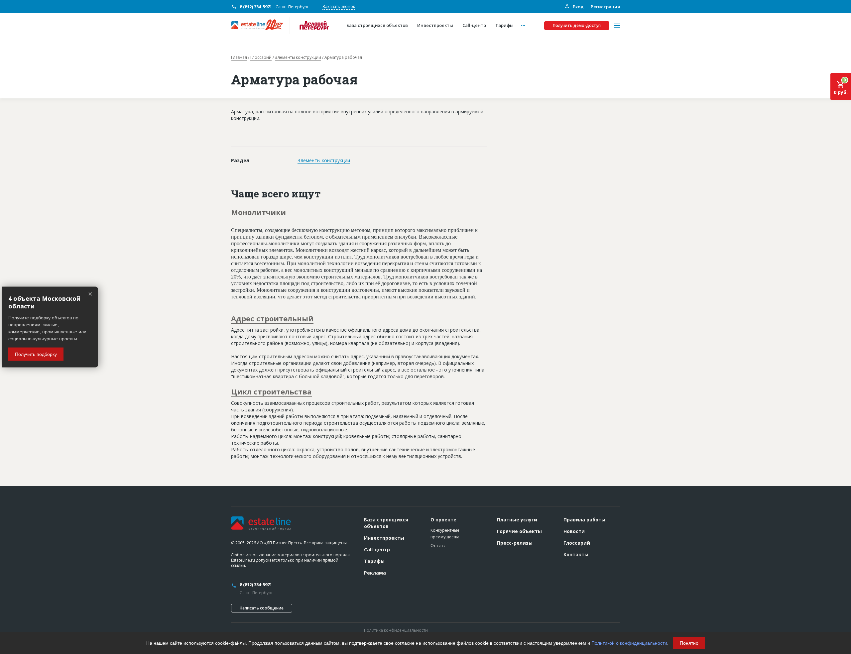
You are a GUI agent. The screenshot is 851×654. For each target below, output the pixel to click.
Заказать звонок (338, 6)
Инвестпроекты (384, 538)
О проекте (443, 519)
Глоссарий (261, 57)
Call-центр (377, 549)
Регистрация (605, 7)
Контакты (575, 554)
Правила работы (584, 519)
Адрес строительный (272, 318)
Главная (239, 57)
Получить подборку (36, 354)
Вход (577, 7)
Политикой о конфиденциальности (629, 643)
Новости (574, 531)
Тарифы (374, 561)
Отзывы (437, 545)
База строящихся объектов (386, 522)
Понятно (689, 643)
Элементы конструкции (298, 57)
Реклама (375, 573)
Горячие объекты (519, 531)
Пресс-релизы (515, 543)
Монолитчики (258, 212)
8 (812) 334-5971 (256, 7)
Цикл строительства (271, 391)
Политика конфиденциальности (396, 630)
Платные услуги (517, 519)
